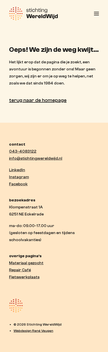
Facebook (18, 184)
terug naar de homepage (38, 100)
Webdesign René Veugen (33, 331)
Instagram (19, 177)
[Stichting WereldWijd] (33, 13)
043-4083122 (22, 151)
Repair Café (20, 270)
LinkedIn (17, 170)
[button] (96, 13)
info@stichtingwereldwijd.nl (35, 158)
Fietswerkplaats (24, 277)
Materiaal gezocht (26, 263)
